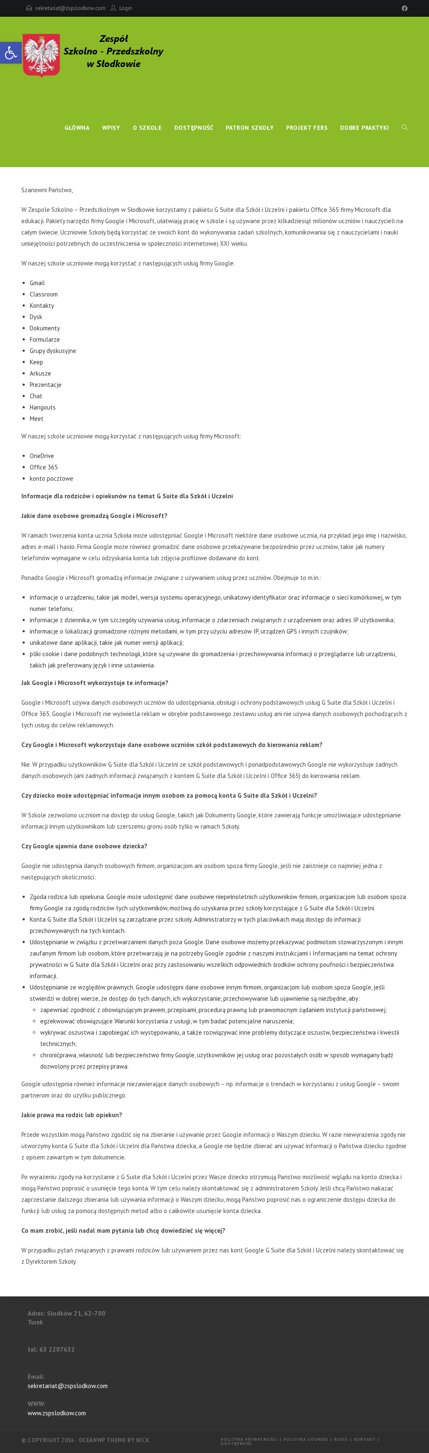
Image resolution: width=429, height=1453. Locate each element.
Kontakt (365, 1439)
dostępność (236, 1443)
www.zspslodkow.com (57, 1413)
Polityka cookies (306, 1439)
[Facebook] (403, 8)
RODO (341, 1439)
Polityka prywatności (249, 1439)
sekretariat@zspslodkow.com (70, 8)
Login (125, 8)
